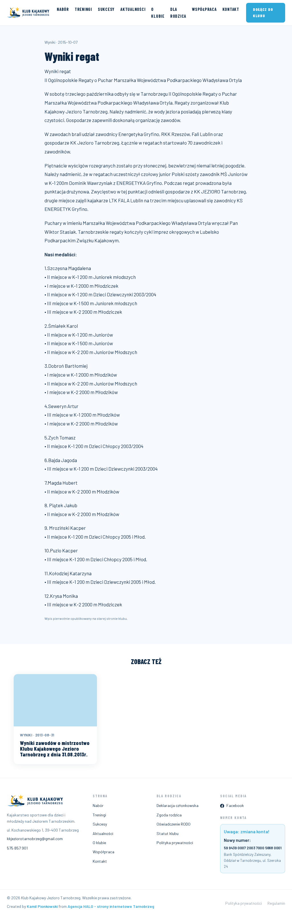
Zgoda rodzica (169, 814)
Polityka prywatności (175, 842)
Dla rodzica (178, 13)
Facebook (235, 805)
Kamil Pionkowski (42, 906)
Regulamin (276, 903)
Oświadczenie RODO (173, 824)
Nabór (63, 9)
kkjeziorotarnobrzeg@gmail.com (35, 838)
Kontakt (230, 9)
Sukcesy (106, 9)
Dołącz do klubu (263, 12)
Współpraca (204, 9)
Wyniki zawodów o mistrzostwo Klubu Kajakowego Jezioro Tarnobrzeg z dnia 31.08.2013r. (55, 749)
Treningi (83, 9)
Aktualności (132, 9)
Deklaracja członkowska (177, 805)
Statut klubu (168, 833)
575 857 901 (17, 848)
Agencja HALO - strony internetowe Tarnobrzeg (111, 906)
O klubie (158, 13)
